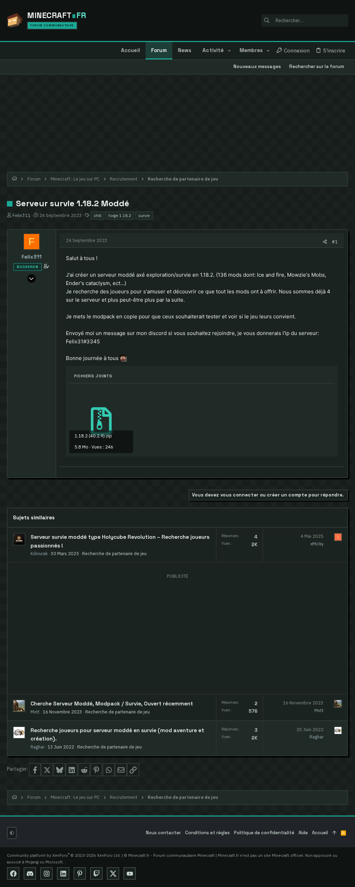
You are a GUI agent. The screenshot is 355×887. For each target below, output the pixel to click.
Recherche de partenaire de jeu (114, 553)
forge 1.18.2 (120, 215)
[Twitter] (113, 873)
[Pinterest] (79, 873)
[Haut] (334, 833)
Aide (303, 833)
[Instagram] (46, 873)
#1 (335, 241)
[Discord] (30, 873)
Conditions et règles (207, 833)
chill (97, 215)
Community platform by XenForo (64, 855)
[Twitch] (96, 873)
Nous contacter (163, 833)
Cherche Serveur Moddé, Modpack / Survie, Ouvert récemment (112, 703)
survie (144, 215)
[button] (229, 50)
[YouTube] (129, 873)
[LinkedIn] (63, 873)
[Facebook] (13, 873)
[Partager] (325, 242)
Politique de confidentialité (264, 833)
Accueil (320, 833)
